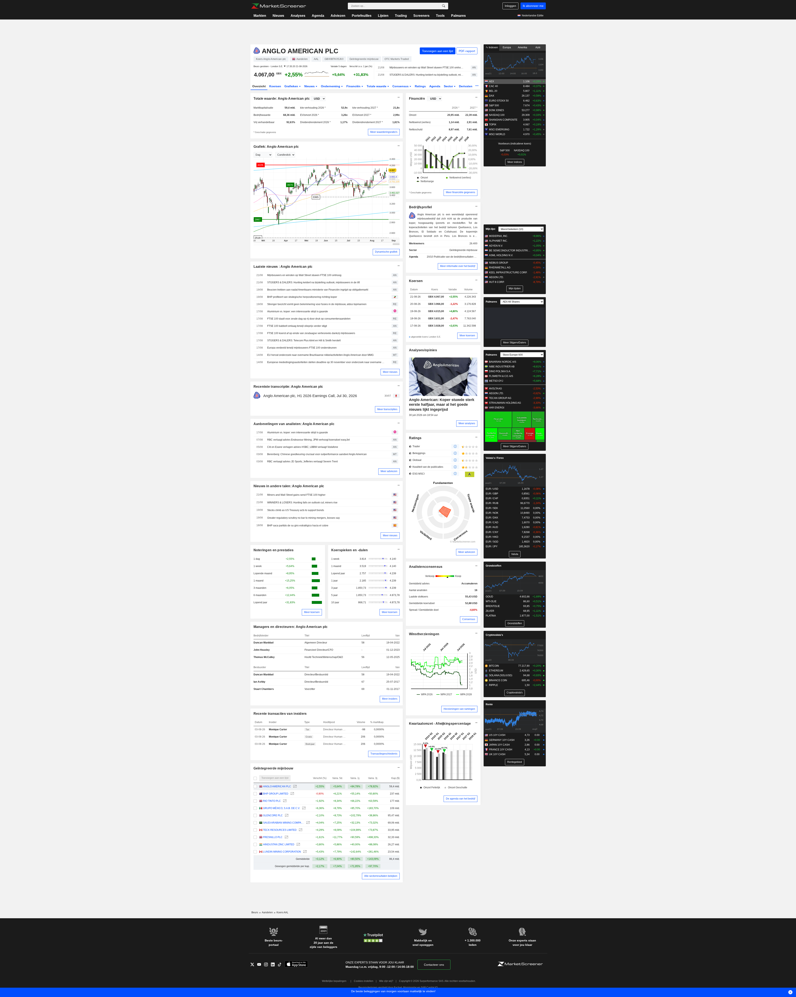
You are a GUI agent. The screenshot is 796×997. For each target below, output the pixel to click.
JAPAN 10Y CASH (499, 744)
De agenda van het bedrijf (460, 798)
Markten (260, 15)
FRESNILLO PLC (273, 837)
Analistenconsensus (426, 566)
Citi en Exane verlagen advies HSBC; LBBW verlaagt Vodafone (302, 447)
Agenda (318, 15)
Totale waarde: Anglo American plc (282, 98)
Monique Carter (278, 729)
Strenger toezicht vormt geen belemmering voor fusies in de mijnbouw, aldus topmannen (316, 304)
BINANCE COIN (498, 680)
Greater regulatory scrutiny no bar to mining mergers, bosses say (303, 517)
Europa (507, 47)
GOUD (489, 596)
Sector (449, 86)
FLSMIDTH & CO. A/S (501, 376)
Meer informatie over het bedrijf (457, 266)
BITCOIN (494, 665)
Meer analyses (467, 423)
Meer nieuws (390, 372)
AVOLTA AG (495, 388)
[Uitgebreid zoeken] (443, 6)
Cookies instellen (363, 981)
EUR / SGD (492, 541)
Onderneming (331, 86)
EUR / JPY (492, 546)
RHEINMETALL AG (499, 267)
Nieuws (278, 15)
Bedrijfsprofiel (420, 207)
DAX (491, 95)
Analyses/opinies (423, 350)
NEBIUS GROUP (498, 262)
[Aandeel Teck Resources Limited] (300, 830)
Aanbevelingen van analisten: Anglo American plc (294, 424)
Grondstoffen (493, 565)
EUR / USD (492, 488)
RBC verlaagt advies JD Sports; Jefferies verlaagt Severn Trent (302, 461)
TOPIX (492, 124)
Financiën (353, 86)
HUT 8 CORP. (496, 282)
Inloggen (510, 5)
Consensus (400, 86)
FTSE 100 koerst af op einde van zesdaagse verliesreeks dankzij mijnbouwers (311, 333)
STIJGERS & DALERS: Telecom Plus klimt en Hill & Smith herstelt (304, 340)
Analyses (298, 15)
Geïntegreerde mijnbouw (273, 768)
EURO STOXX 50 (499, 100)
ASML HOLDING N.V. (501, 255)
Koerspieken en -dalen (349, 550)
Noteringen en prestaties (274, 550)
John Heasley (262, 649)
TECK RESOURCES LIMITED (280, 830)
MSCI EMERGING (499, 129)
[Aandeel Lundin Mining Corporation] (304, 852)
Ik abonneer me (533, 5)
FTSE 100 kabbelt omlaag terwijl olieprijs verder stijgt (297, 326)
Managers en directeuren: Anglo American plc (291, 627)
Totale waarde (377, 86)
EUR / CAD (492, 522)
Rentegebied (514, 762)
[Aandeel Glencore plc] (286, 815)
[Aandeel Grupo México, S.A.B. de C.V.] (303, 808)
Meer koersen (312, 612)
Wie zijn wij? (386, 981)
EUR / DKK (492, 517)
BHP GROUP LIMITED (275, 793)
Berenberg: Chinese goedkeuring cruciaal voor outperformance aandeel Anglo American (317, 454)
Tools (440, 15)
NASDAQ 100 (497, 115)
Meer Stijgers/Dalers (514, 342)
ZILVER (490, 610)
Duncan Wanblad (263, 642)
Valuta (514, 554)
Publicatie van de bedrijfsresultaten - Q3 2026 (459, 256)
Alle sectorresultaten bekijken (380, 876)
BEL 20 (493, 91)
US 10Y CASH (497, 735)
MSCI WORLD (497, 134)
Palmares (458, 15)
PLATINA (491, 615)
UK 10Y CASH (497, 754)
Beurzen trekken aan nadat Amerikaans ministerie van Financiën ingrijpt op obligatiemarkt (317, 289)
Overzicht (259, 86)
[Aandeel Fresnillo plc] (286, 837)
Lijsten (383, 15)
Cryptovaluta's (494, 635)
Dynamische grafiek (386, 251)
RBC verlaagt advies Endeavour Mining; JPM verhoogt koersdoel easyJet (308, 439)
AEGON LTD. (496, 277)
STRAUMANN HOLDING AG (505, 402)
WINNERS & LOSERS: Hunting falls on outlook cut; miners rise (302, 502)
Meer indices (514, 162)
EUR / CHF (492, 498)
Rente (489, 704)
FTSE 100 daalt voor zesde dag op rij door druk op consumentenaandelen (309, 318)
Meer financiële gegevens (460, 192)
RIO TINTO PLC (272, 801)
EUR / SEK (492, 508)
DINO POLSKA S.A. (500, 371)
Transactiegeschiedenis (383, 753)
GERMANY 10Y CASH (501, 740)
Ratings (420, 86)
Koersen (275, 86)
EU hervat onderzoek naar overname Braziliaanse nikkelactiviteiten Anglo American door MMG (320, 355)
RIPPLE (493, 685)
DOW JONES (496, 110)
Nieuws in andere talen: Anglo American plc (289, 486)
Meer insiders (389, 698)
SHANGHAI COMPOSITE (503, 119)
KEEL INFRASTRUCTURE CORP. (508, 272)
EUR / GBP (492, 493)
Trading (401, 15)
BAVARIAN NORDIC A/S (502, 361)
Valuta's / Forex (495, 458)
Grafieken (291, 86)
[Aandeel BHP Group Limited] (292, 794)
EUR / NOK (492, 512)
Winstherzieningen (424, 634)
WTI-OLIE (491, 601)
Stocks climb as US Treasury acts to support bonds (295, 510)
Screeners (421, 15)
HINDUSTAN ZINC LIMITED (278, 844)
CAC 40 (493, 86)
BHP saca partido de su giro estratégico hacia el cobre (297, 525)
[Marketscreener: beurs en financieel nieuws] (278, 6)
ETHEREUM (496, 670)
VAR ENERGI (496, 407)
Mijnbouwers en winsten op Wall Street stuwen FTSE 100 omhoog (427, 67)
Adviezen (338, 15)
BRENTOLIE (493, 606)
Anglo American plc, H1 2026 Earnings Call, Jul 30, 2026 (310, 396)
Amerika (522, 47)
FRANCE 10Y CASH (500, 749)
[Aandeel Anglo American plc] (294, 786)
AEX (491, 81)
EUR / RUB (492, 503)
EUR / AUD (492, 527)
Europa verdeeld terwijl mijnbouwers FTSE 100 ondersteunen (302, 347)
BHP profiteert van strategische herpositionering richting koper (302, 297)
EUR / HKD (492, 536)
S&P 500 (494, 105)
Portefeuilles (361, 15)
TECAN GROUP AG (500, 398)
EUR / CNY (492, 532)
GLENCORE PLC (273, 815)
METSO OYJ (496, 380)
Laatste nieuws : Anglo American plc (283, 266)
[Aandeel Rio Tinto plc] (284, 801)
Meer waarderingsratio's (383, 132)
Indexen (493, 47)
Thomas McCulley (264, 657)
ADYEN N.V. (496, 245)
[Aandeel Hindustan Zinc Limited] (298, 844)
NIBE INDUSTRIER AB (501, 366)
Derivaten (466, 86)
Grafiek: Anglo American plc (276, 146)
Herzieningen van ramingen (459, 708)
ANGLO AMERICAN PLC (277, 786)
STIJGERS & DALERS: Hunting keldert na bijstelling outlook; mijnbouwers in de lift (427, 74)
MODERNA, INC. (498, 236)
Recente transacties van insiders (280, 713)
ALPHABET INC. (498, 240)
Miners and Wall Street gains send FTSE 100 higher (296, 494)
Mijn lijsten (515, 288)
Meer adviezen (389, 471)
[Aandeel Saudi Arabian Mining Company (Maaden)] (307, 823)
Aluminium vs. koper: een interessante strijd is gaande (297, 311)
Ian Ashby (259, 681)
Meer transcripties (387, 409)
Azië (537, 47)
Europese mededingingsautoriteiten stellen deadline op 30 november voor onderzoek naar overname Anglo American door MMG (326, 362)
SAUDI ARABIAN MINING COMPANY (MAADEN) (283, 822)
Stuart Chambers (264, 689)
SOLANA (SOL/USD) (500, 675)
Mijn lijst (490, 229)
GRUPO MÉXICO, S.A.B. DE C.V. (281, 808)
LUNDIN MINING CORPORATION (282, 851)
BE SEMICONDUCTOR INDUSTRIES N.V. (510, 250)
